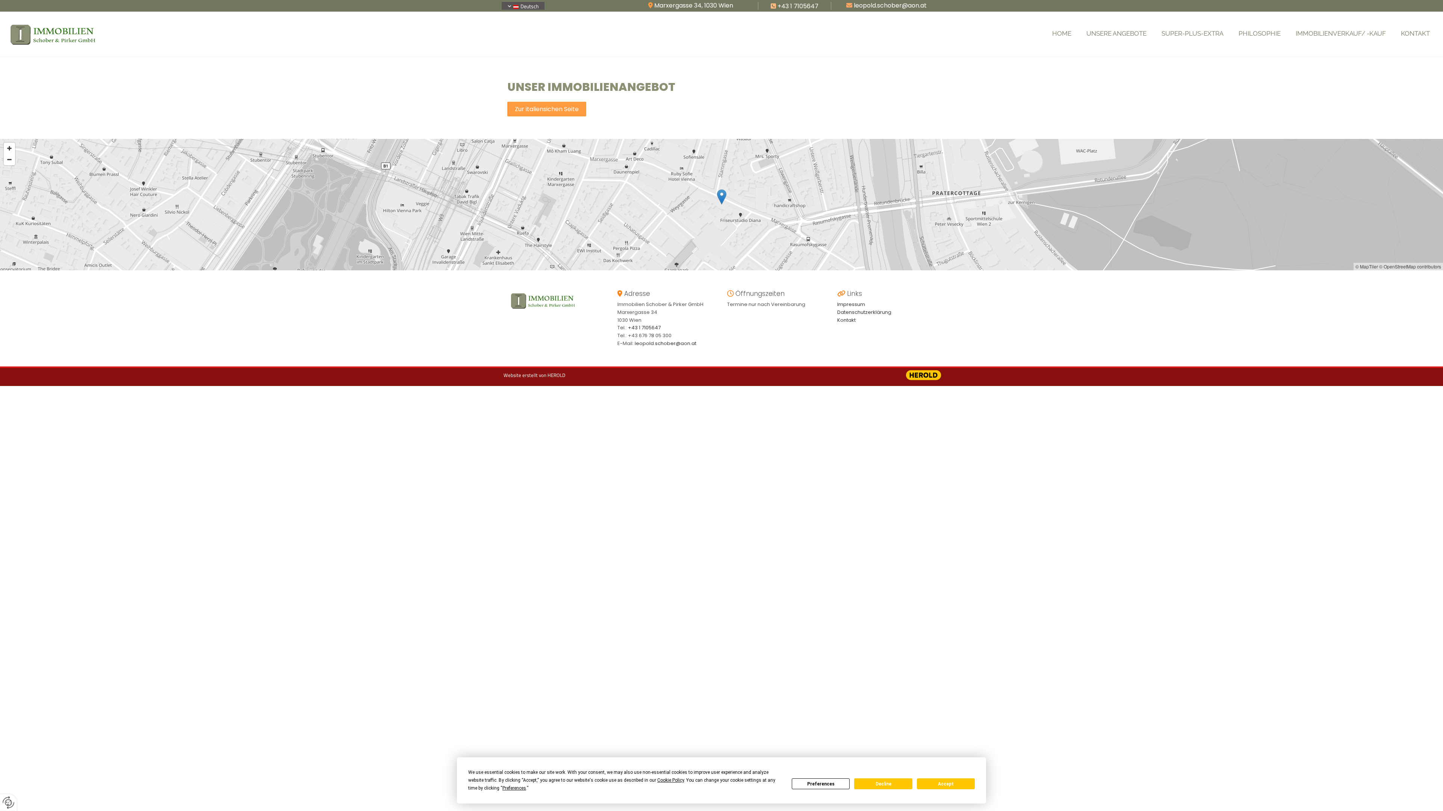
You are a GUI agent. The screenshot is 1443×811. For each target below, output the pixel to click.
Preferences (821, 784)
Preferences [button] (514, 788)
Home (1061, 33)
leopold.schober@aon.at (665, 343)
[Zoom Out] (9, 159)
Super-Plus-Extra (1193, 33)
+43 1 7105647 (797, 6)
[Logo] (125, 34)
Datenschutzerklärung (864, 312)
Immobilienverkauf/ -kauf (1341, 33)
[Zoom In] (9, 148)
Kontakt (1415, 33)
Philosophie (1260, 33)
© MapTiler (1366, 266)
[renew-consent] (8, 802)
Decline (883, 784)
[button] (546, 109)
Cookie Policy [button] (670, 780)
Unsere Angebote (1116, 33)
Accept (946, 784)
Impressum (851, 304)
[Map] (721, 204)
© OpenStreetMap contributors (1410, 266)
